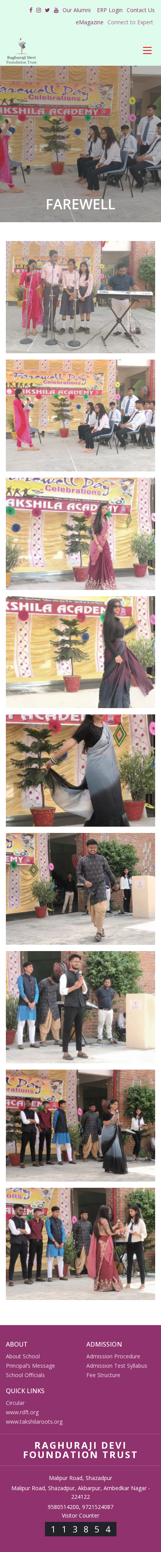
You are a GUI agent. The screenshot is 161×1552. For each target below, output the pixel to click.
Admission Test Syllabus (116, 1365)
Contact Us (141, 10)
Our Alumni (77, 10)
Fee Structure (103, 1375)
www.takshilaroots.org (34, 1421)
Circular (15, 1402)
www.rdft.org (22, 1412)
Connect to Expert (130, 22)
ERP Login (110, 10)
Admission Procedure (113, 1356)
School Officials (25, 1375)
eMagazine (90, 22)
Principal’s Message (30, 1365)
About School (23, 1356)
